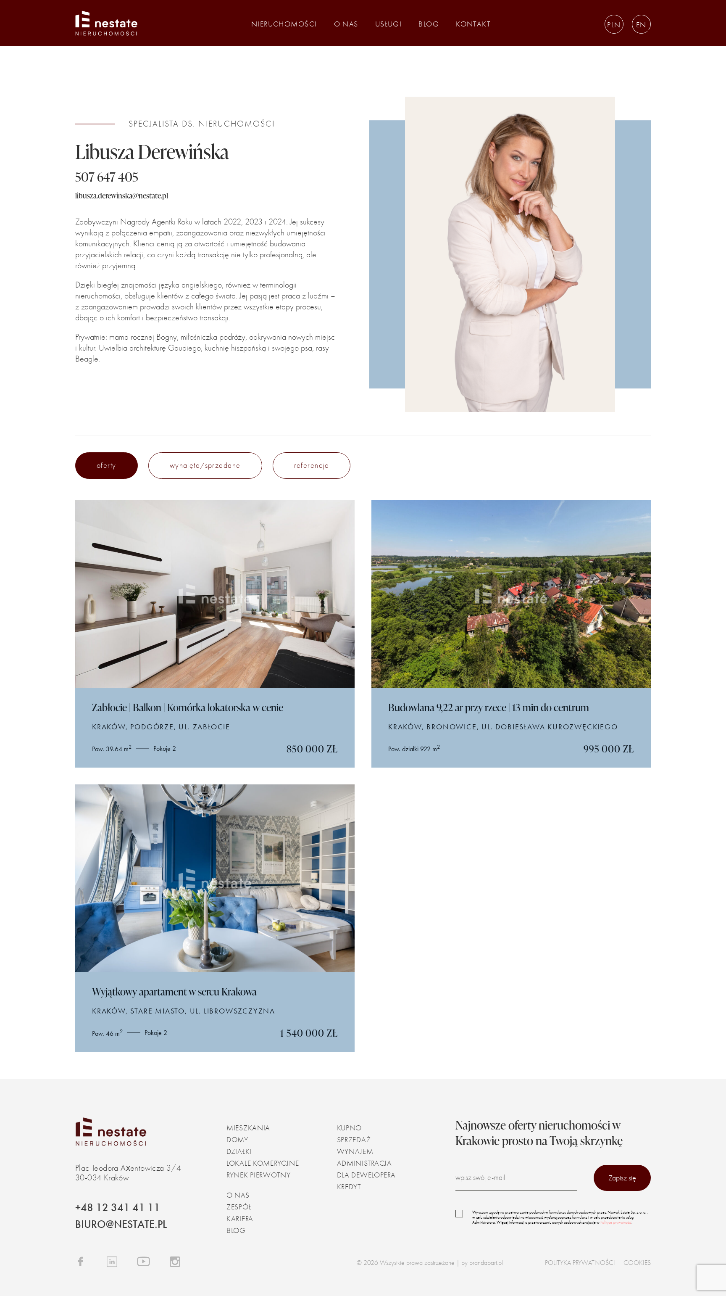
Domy (237, 1139)
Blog (428, 24)
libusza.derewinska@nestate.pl (121, 195)
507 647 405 (106, 176)
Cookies (637, 1263)
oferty (106, 465)
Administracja (364, 1163)
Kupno (349, 1128)
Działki (239, 1151)
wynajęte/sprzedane (205, 465)
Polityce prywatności (615, 1222)
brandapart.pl (486, 1263)
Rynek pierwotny (258, 1175)
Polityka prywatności (580, 1263)
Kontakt (473, 24)
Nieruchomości (284, 24)
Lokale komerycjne (262, 1163)
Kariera (239, 1218)
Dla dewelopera (366, 1175)
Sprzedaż (354, 1139)
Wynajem (355, 1151)
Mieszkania (248, 1128)
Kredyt (349, 1187)
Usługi (388, 24)
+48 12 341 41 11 (117, 1207)
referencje (311, 465)
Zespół (238, 1207)
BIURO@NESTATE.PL (121, 1224)
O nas (346, 24)
